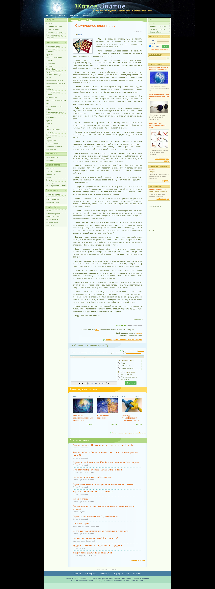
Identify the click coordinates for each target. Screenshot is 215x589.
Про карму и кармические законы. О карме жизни (98, 469)
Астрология (50, 52)
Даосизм (49, 60)
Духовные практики (54, 26)
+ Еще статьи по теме (137, 560)
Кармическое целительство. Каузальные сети (95, 516)
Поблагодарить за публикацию (124, 339)
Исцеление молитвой (54, 80)
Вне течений (51, 149)
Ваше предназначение (55, 197)
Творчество (50, 38)
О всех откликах (126, 374)
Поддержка (90, 573)
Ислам (48, 77)
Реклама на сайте (53, 216)
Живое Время (51, 69)
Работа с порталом (53, 213)
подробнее (165, 181)
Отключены (125, 379)
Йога (48, 86)
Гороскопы (50, 174)
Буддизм (49, 54)
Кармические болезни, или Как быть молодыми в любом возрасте (106, 462)
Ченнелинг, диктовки (54, 32)
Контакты (50, 225)
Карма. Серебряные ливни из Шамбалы (93, 491)
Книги (62, 15)
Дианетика (50, 63)
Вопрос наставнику (127, 368)
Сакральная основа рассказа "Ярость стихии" (95, 538)
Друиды (49, 66)
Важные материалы (54, 35)
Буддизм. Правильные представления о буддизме (97, 545)
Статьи (49, 23)
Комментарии (155, 186)
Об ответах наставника (129, 377)
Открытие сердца (53, 194)
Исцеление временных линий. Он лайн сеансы (83, 417)
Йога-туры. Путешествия (56, 186)
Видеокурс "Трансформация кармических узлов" (131, 417)
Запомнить (156, 46)
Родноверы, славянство (55, 112)
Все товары (50, 168)
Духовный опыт (52, 29)
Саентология (51, 118)
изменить (141, 351)
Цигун (48, 138)
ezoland (139, 333)
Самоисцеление (52, 200)
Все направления (53, 46)
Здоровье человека (54, 72)
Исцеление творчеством (55, 83)
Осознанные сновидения (56, 100)
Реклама (104, 573)
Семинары (50, 183)
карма (80, 35)
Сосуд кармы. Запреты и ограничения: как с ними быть (101, 531)
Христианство (51, 135)
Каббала (49, 89)
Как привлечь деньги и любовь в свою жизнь (158, 68)
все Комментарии (163, 199)
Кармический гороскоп (103, 416)
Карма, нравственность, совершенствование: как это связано (103, 484)
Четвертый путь (52, 143)
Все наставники (52, 157)
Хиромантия (51, 140)
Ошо (48, 103)
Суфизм (49, 120)
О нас (48, 211)
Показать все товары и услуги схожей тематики (129, 433)
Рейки (48, 109)
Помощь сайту (52, 222)
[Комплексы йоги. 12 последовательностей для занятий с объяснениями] (159, 148)
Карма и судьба (80, 499)
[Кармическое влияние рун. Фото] (83, 53)
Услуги (49, 180)
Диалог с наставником (133, 353)
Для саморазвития (53, 171)
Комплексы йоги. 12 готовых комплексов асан (157, 125)
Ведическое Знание (54, 57)
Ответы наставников (158, 166)
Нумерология (51, 97)
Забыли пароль (155, 49)
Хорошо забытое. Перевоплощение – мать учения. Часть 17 (103, 445)
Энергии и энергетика (54, 146)
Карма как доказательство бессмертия (92, 477)
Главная (50, 15)
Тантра (49, 123)
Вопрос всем (125, 365)
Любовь (49, 95)
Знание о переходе (53, 75)
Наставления (51, 160)
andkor (152, 169)
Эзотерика (74, 20)
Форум (86, 15)
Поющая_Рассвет (154, 191)
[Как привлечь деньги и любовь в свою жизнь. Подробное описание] (159, 83)
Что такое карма (81, 523)
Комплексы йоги (52, 202)
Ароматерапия (52, 49)
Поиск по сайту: (155, 55)
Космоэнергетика (53, 92)
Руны (48, 115)
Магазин (74, 15)
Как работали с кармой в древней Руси (92, 552)
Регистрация (164, 49)
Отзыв (123, 363)
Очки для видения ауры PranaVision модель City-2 (159, 96)
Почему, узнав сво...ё (157, 189)
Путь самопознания (54, 106)
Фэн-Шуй (49, 132)
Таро (48, 126)
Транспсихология (53, 129)
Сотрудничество (52, 219)
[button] (79, 383)
